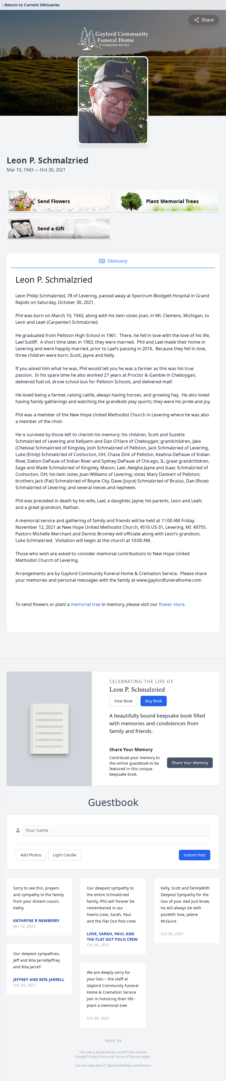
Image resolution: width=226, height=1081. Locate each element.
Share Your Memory (190, 762)
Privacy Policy (97, 1056)
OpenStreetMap (119, 1065)
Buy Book (153, 700)
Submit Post (195, 855)
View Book (123, 700)
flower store (171, 604)
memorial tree (86, 604)
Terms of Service (128, 1056)
